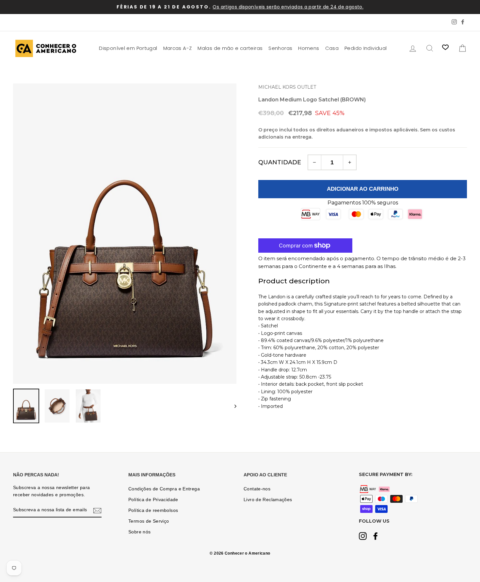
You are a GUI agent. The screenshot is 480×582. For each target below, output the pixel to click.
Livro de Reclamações (268, 499)
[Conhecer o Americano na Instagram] (363, 537)
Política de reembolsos (153, 510)
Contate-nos (257, 488)
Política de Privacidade (153, 499)
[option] (240, 7)
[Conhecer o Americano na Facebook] (375, 537)
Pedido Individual (365, 48)
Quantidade (279, 162)
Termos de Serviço (148, 521)
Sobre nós (139, 532)
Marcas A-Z (177, 48)
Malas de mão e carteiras (230, 48)
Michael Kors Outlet (287, 87)
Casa (332, 48)
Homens (308, 48)
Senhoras (280, 48)
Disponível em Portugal (128, 48)
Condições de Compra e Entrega (164, 488)
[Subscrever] (97, 510)
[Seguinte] (232, 406)
